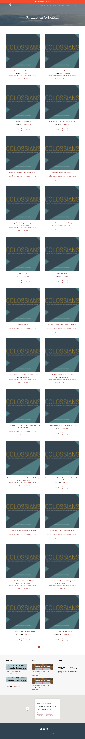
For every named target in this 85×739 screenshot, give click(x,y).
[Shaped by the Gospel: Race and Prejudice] (62, 118)
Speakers (71, 28)
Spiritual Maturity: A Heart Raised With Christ (62, 324)
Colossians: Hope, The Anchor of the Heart (23, 631)
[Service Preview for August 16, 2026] (42, 682)
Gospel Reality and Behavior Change (62, 223)
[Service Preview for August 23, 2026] (42, 668)
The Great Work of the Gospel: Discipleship (62, 581)
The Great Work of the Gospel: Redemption (62, 530)
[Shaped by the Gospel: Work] (23, 118)
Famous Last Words (62, 71)
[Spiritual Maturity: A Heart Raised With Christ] (62, 320)
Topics (57, 28)
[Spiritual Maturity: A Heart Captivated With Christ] (23, 371)
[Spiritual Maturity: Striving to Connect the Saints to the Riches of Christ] (23, 422)
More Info (40, 715)
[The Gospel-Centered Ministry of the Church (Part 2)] (62, 422)
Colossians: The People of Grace (62, 631)
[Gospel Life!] (23, 270)
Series (61, 28)
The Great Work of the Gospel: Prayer (23, 581)
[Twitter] (41, 729)
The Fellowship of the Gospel (23, 71)
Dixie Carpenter (42, 673)
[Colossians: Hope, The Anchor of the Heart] (23, 627)
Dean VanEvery (17, 673)
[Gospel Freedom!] (62, 270)
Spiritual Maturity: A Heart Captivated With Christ (23, 375)
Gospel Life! (23, 273)
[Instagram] (44, 729)
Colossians (16, 28)
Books (66, 28)
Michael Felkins (28, 73)
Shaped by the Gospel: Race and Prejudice (62, 121)
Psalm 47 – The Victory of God (14, 671)
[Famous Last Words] (62, 67)
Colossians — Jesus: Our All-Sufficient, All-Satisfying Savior (20, 75)
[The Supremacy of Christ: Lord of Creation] (23, 526)
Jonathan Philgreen (62, 225)
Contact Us (73, 5)
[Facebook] (37, 729)
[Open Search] (78, 5)
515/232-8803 (73, 667)
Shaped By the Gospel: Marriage (61, 172)
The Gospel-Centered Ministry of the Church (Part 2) (62, 425)
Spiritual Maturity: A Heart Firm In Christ (62, 375)
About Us (43, 5)
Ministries (48, 5)
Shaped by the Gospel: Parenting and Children (23, 172)
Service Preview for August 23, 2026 (41, 671)
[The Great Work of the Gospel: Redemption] (62, 526)
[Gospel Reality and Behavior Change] (62, 219)
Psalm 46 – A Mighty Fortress (13, 684)
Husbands (66, 175)
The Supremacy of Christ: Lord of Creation (23, 530)
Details (19, 78)
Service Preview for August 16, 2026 (41, 685)
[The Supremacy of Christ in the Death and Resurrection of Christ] (62, 474)
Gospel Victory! (23, 324)
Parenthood (32, 175)
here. (50, 1)
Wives (73, 175)
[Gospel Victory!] (23, 320)
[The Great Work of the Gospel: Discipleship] (62, 577)
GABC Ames (61, 665)
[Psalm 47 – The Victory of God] (16, 668)
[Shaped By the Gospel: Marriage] (62, 168)
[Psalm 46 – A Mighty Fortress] (16, 681)
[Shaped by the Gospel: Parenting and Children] (23, 168)
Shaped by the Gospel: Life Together (23, 223)
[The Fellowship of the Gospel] (23, 67)
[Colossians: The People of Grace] (62, 627)
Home (7, 28)
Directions (48, 715)
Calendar (63, 5)
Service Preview (35, 675)
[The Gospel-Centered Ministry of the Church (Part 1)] (23, 474)
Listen (26, 78)
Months (76, 28)
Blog (58, 5)
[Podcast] (47, 729)
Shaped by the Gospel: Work (22, 121)
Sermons (54, 5)
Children (28, 175)
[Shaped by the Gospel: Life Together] (23, 219)
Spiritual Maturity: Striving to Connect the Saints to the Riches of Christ (23, 426)
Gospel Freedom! (62, 273)
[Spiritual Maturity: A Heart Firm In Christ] (62, 371)
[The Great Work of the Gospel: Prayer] (23, 577)
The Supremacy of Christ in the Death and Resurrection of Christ (62, 478)
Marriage (70, 175)
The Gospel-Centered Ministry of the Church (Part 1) (23, 478)
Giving (68, 5)
